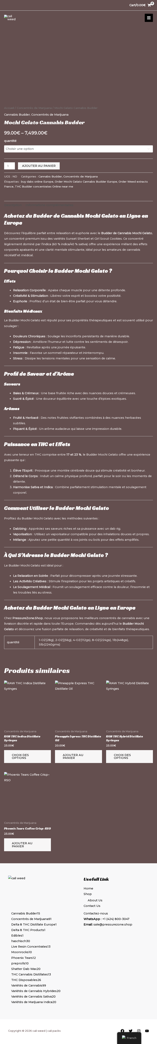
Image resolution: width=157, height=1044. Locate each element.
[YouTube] (147, 1031)
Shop (88, 894)
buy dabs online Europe (37, 181)
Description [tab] (13, 205)
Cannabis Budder (17, 114)
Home (88, 888)
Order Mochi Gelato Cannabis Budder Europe (86, 181)
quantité (10, 141)
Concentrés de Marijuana (34, 107)
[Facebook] (122, 1031)
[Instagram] (139, 1031)
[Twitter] (130, 1031)
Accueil (9, 107)
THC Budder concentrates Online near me (44, 186)
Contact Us (92, 906)
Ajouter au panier (39, 166)
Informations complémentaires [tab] (49, 205)
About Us (95, 900)
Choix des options (20, 756)
